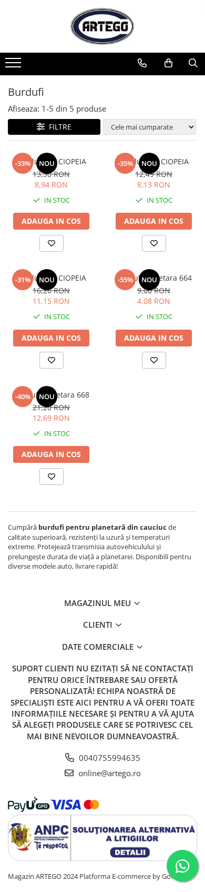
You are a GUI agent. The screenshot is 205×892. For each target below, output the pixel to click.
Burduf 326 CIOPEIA (154, 161)
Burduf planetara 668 (51, 395)
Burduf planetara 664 (154, 278)
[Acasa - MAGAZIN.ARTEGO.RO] (102, 26)
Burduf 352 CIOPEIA (51, 161)
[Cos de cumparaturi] (168, 63)
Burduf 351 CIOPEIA (51, 278)
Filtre (58, 127)
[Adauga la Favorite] (51, 243)
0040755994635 (108, 757)
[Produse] (14, 66)
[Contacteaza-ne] (142, 63)
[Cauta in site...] (193, 63)
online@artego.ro (108, 773)
